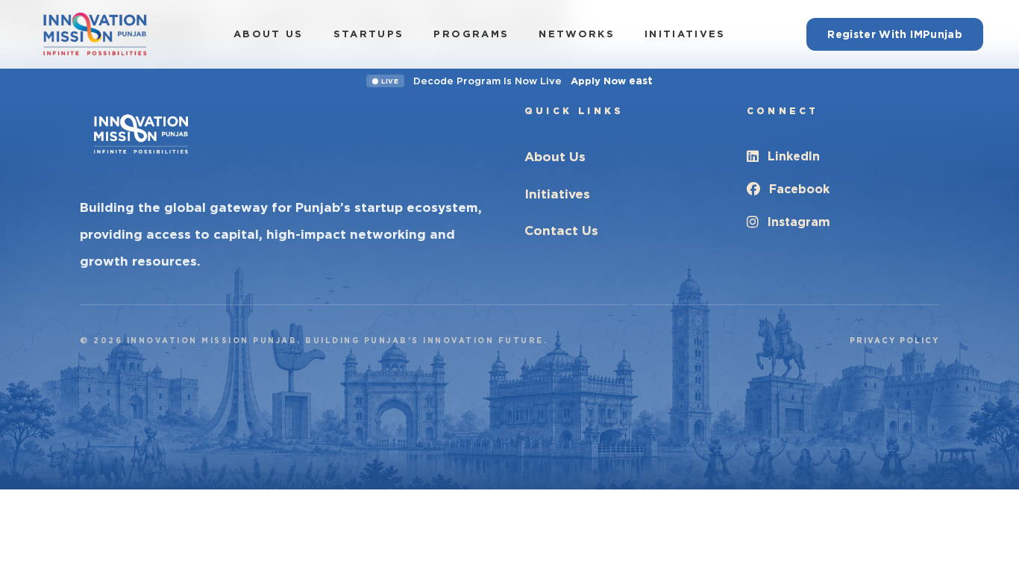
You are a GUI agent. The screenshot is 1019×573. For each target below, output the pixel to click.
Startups (368, 34)
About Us (268, 34)
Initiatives (685, 34)
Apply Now (612, 81)
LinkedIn (794, 156)
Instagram (799, 222)
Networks (577, 34)
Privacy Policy (894, 340)
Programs (471, 34)
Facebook (799, 189)
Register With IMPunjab (894, 34)
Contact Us (561, 230)
